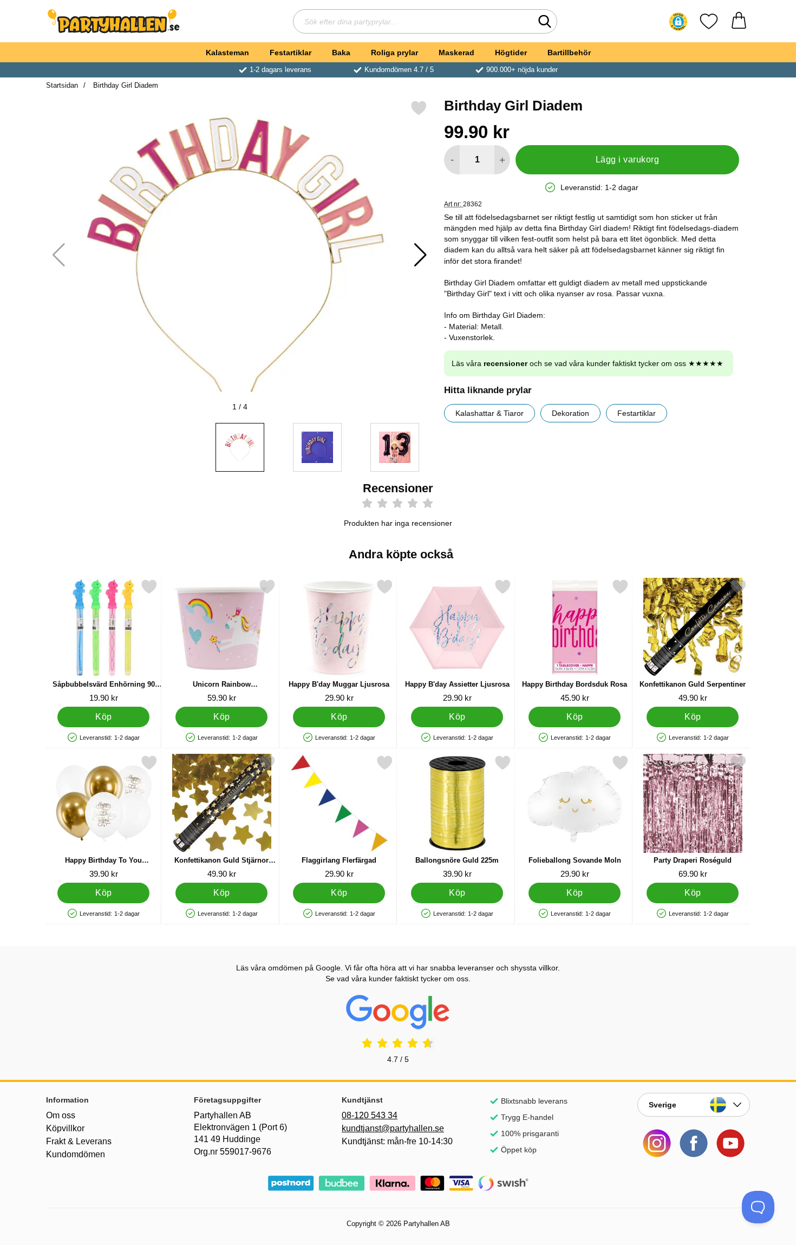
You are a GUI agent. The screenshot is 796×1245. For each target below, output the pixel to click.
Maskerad (456, 52)
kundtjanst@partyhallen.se (393, 1128)
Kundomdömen (75, 1154)
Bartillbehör (569, 52)
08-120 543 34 (369, 1115)
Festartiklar (290, 52)
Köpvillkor (65, 1128)
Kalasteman (227, 52)
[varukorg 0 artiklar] (739, 21)
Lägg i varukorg (627, 159)
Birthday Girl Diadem (124, 85)
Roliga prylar (394, 52)
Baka (341, 52)
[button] (678, 21)
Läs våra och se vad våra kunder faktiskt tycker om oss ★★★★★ (587, 363)
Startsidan (62, 85)
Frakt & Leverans (79, 1141)
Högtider (511, 52)
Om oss (60, 1115)
